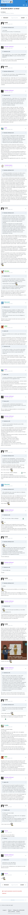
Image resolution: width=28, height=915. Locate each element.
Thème (9, 910)
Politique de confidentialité (18, 910)
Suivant (23, 17)
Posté (8, 24)
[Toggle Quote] (3, 27)
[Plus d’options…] (25, 23)
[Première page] (2, 18)
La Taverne (11, 13)
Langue (4, 910)
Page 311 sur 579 (14, 17)
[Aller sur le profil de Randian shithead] (2, 47)
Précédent (5, 17)
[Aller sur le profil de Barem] (2, 831)
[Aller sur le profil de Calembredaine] (2, 166)
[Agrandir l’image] (2, 264)
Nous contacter (11, 911)
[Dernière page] (26, 18)
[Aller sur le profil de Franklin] (2, 726)
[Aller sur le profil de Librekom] (2, 272)
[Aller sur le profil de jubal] (2, 128)
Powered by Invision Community (14, 913)
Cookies (18, 911)
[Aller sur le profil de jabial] (2, 327)
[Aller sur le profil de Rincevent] (2, 303)
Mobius (4, 12)
